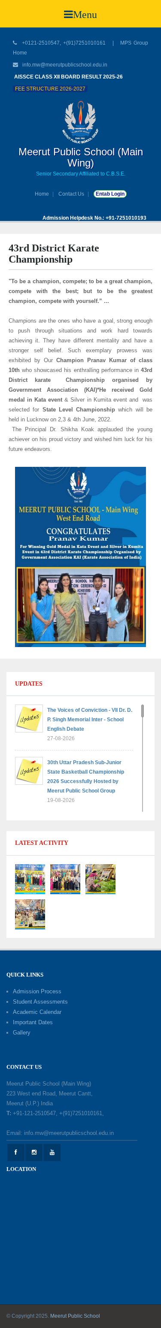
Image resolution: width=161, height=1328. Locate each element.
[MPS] (80, 122)
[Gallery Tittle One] (30, 878)
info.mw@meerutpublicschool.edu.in (64, 65)
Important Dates (33, 1022)
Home (42, 194)
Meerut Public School (75, 1316)
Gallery (21, 1032)
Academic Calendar (37, 1012)
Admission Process (37, 991)
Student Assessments (40, 1001)
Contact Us (71, 194)
